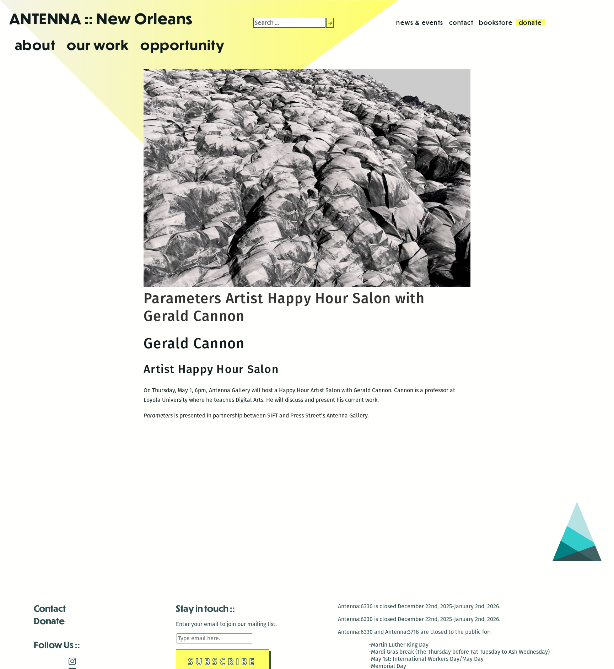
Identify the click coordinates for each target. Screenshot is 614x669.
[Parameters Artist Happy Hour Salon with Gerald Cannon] (307, 284)
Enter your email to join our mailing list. (226, 624)
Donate (49, 620)
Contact (50, 608)
